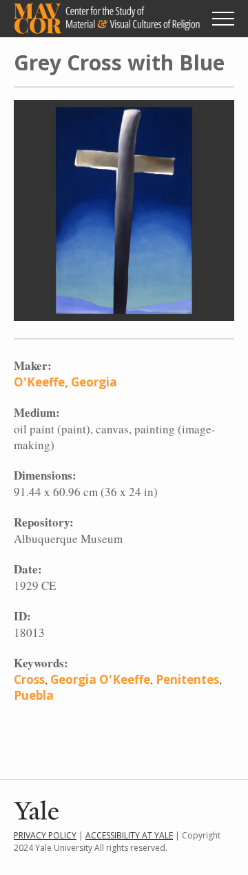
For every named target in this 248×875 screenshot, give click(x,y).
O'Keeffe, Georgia (65, 382)
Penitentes (187, 679)
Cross (29, 679)
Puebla (34, 695)
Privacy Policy (45, 835)
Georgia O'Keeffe (100, 679)
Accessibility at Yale (129, 835)
